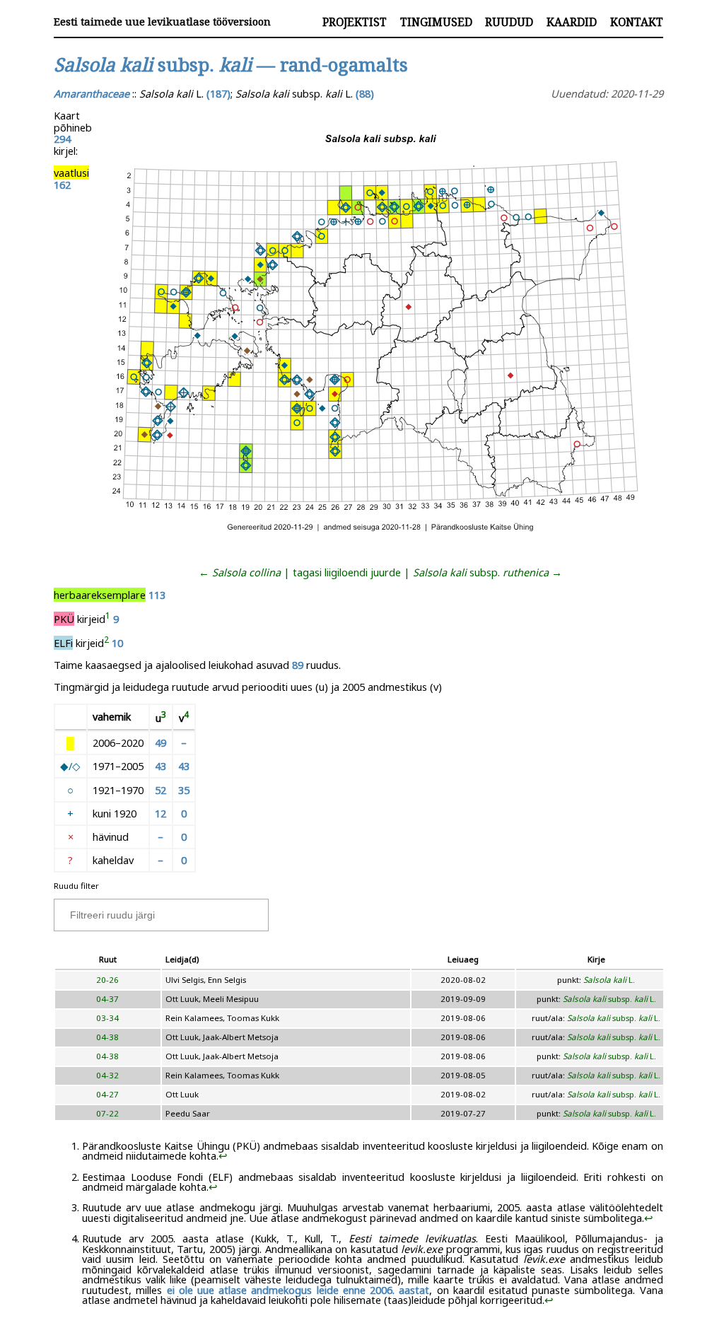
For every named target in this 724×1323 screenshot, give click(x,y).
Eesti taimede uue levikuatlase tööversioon (162, 22)
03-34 (107, 1018)
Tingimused (436, 22)
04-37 (107, 998)
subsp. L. (609, 998)
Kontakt (636, 22)
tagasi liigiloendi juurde (347, 572)
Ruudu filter (76, 885)
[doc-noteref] (107, 619)
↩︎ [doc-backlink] (223, 1155)
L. (609, 979)
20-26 (107, 979)
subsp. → (487, 572)
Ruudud (509, 22)
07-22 (107, 1113)
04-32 (107, 1075)
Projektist (354, 22)
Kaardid (572, 22)
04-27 (107, 1094)
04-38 (107, 1037)
